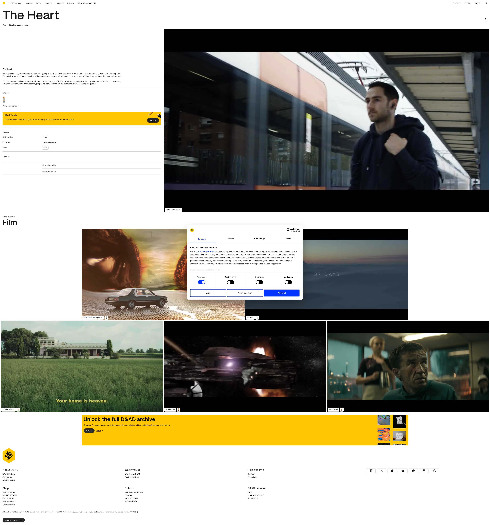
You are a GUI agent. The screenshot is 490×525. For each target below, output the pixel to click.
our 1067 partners (206, 251)
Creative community (87, 3)
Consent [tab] (202, 239)
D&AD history (9, 474)
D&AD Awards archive (18, 25)
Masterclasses (9, 502)
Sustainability (9, 480)
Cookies (128, 495)
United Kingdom (50, 143)
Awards (29, 3)
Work (38, 3)
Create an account (256, 495)
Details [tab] (231, 239)
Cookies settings (11, 520)
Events (70, 3)
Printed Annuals (10, 495)
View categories (10, 106)
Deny (208, 293)
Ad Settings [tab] (259, 239)
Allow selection (245, 293)
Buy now (153, 120)
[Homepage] (4, 3)
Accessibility (131, 502)
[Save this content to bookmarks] (485, 19)
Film (45, 137)
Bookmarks (253, 498)
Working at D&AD (133, 474)
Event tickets (9, 505)
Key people (7, 477)
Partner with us (132, 477)
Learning (48, 3)
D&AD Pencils (9, 492)
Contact (251, 474)
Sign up (89, 430)
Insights (60, 3)
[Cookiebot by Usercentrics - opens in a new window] (288, 230)
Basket (468, 3)
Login (250, 492)
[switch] (230, 282)
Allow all (282, 293)
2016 (45, 148)
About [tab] (288, 239)
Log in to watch (172, 210)
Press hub (252, 477)
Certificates (8, 498)
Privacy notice (131, 498)
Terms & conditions (134, 492)
